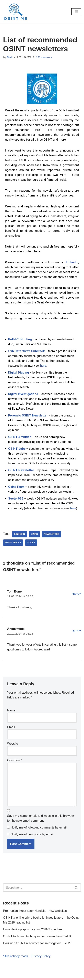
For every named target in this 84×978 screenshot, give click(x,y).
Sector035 (15, 498)
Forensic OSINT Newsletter (28, 415)
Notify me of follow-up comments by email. (39, 827)
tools (31, 542)
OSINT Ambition (19, 437)
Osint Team (16, 487)
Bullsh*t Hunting (20, 339)
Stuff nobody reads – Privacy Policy (27, 956)
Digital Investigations (23, 394)
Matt (10, 57)
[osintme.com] (15, 11)
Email (11, 727)
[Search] (76, 887)
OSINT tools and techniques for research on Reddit (37, 936)
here (43, 365)
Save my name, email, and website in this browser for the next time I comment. (40, 818)
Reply (76, 593)
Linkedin (72, 262)
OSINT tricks (13, 542)
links (34, 534)
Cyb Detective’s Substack (26, 351)
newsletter (51, 534)
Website (12, 743)
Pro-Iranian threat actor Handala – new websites (35, 910)
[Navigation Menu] (76, 11)
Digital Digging (18, 372)
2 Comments (43, 57)
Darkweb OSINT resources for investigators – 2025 (37, 943)
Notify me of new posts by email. (32, 834)
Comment (14, 760)
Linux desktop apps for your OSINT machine (32, 929)
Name (11, 710)
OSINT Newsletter (21, 470)
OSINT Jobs (16, 449)
